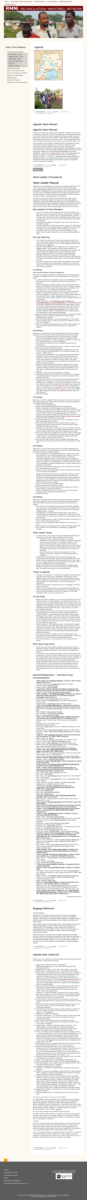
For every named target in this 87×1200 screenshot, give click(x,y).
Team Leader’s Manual (47, 242)
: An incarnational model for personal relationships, (58, 302)
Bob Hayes (64, 151)
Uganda (55, 111)
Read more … (38, 169)
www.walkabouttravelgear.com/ (66, 979)
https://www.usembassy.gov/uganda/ (68, 416)
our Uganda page (53, 153)
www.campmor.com (42, 968)
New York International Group (62, 390)
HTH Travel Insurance (61, 385)
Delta (42, 934)
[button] (7, 1)
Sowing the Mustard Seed (57, 309)
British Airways (37, 924)
